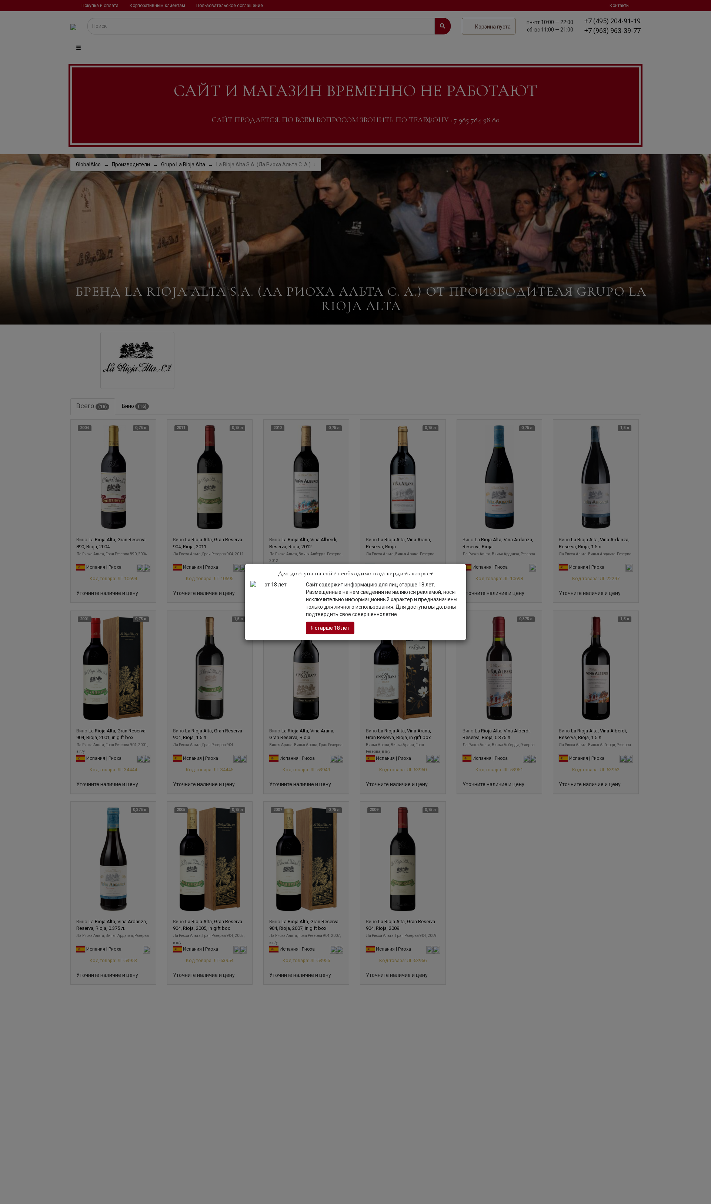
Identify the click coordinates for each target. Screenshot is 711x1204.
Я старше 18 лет (330, 628)
